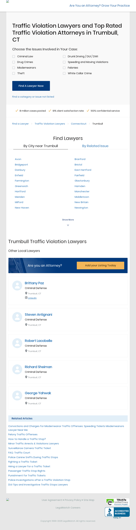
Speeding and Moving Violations (88, 62)
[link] (21, 502)
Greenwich (21, 186)
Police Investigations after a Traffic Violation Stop (39, 480)
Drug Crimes (25, 62)
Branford (80, 159)
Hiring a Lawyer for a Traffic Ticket (29, 466)
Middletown (82, 197)
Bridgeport (21, 164)
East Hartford (83, 170)
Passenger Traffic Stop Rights (26, 471)
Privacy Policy (73, 500)
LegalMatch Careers (68, 507)
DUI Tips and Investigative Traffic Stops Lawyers (38, 484)
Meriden (20, 197)
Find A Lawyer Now (31, 86)
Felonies (73, 68)
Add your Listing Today (100, 265)
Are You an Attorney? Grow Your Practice (99, 5)
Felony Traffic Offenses (22, 434)
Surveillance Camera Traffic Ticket (29, 448)
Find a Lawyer (20, 123)
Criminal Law (25, 56)
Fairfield (79, 175)
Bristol (78, 164)
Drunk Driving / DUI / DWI (83, 56)
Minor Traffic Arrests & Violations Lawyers (33, 443)
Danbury (20, 170)
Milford (19, 202)
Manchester (82, 191)
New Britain (81, 202)
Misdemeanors (26, 68)
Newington (81, 207)
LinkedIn (32, 298)
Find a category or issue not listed (33, 96)
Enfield (19, 175)
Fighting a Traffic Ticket (22, 461)
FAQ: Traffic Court (19, 452)
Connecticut (78, 123)
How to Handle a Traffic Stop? (27, 439)
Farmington (22, 180)
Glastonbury (82, 180)
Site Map (89, 500)
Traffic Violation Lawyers (50, 123)
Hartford (20, 191)
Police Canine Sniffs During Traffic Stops (33, 457)
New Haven (22, 207)
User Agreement (52, 500)
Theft (21, 73)
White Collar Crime (80, 73)
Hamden (80, 186)
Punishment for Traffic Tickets (27, 475)
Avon (18, 159)
